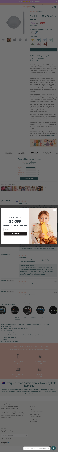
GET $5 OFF (15, 233)
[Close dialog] (55, 210)
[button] (53, 448)
